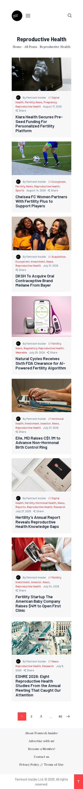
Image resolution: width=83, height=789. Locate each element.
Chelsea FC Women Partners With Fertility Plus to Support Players (41, 201)
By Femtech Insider (35, 97)
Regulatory (30, 348)
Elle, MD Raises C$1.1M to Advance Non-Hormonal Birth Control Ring (38, 443)
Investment (38, 261)
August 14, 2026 (36, 190)
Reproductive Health (28, 106)
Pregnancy (50, 102)
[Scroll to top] (78, 781)
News (39, 102)
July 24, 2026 (51, 586)
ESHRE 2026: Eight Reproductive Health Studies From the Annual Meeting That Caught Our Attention (38, 685)
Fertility (29, 102)
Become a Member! (41, 749)
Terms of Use (54, 764)
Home (17, 47)
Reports (21, 507)
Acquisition (59, 256)
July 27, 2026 (51, 427)
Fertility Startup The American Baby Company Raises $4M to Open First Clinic (38, 603)
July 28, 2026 (37, 352)
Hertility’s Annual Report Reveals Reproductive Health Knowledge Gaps (38, 522)
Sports (20, 190)
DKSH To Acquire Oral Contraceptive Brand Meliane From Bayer (35, 280)
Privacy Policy (29, 764)
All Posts (30, 47)
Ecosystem (59, 181)
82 (62, 716)
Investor (45, 423)
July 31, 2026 (50, 265)
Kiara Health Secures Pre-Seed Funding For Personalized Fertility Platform (39, 124)
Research (59, 507)
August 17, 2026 (52, 106)
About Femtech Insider (41, 733)
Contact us (41, 757)
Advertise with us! (41, 741)
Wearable (21, 352)
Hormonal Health (46, 503)
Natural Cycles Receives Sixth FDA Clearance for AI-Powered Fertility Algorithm (41, 363)
